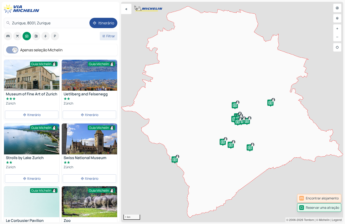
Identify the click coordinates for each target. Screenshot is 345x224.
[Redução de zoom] (337, 37)
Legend (337, 220)
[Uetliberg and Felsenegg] (89, 75)
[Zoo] (89, 204)
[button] (247, 121)
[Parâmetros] (337, 18)
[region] (232, 112)
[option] (8, 36)
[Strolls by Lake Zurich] (31, 139)
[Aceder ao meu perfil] (337, 8)
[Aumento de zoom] (337, 28)
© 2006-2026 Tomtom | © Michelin (308, 220)
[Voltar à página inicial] (22, 9)
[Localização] (337, 47)
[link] (319, 198)
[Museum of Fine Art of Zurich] (31, 76)
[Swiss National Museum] (89, 143)
